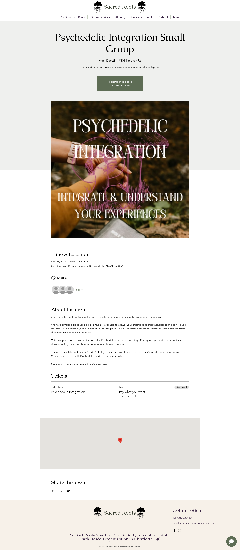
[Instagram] (180, 530)
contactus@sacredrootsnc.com (194, 523)
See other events (120, 85)
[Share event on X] (60, 491)
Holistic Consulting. (131, 546)
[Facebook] (174, 530)
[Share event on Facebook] (52, 491)
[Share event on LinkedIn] (68, 491)
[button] (72, 17)
